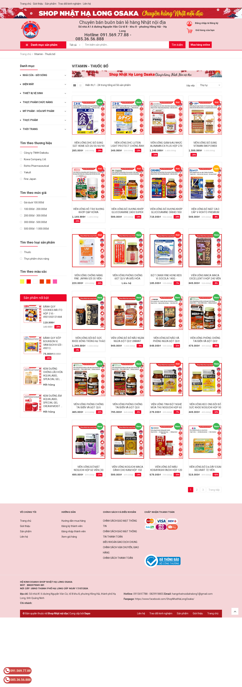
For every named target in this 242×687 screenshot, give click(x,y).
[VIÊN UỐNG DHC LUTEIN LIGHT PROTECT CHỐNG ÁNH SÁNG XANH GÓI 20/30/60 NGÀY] (127, 118)
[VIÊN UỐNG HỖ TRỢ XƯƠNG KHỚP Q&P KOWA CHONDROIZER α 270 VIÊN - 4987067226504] (88, 184)
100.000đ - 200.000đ (35, 209)
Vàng (22, 283)
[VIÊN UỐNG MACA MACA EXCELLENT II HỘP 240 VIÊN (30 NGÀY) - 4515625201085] (205, 251)
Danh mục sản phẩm (44, 45)
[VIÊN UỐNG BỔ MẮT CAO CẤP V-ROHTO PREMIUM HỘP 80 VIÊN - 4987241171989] (205, 184)
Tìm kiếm (177, 45)
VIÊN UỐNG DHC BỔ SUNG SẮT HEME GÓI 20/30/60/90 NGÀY (89, 145)
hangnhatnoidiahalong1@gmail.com (192, 593)
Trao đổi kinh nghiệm (69, 3)
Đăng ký (214, 23)
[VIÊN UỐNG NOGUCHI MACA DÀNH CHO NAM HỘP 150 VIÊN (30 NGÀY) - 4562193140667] (127, 442)
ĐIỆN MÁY (28, 84)
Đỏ (29, 283)
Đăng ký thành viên (72, 526)
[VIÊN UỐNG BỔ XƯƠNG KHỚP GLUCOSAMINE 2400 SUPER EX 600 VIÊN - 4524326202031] (127, 184)
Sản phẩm (50, 3)
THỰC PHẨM (30, 120)
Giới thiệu (38, 3)
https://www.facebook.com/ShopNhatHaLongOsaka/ (164, 599)
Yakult (27, 172)
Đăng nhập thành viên (73, 531)
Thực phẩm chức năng (36, 258)
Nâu (42, 283)
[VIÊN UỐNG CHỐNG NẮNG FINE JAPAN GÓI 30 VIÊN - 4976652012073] (88, 251)
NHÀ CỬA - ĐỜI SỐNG (35, 75)
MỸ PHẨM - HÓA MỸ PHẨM (38, 111)
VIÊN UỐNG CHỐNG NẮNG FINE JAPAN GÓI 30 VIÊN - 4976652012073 (88, 278)
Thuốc (27, 252)
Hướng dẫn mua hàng (73, 520)
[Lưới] (74, 85)
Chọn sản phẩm (82, 151)
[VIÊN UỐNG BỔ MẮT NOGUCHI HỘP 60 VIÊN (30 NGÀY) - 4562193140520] (88, 442)
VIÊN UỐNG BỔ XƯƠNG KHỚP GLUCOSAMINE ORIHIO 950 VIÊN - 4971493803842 (166, 212)
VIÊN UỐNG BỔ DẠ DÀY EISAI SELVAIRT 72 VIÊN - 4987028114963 (205, 470)
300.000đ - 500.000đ (35, 222)
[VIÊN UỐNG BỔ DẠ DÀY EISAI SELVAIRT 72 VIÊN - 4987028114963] (205, 442)
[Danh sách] (80, 85)
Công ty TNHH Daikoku (36, 152)
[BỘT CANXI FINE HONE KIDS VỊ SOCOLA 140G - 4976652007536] (166, 251)
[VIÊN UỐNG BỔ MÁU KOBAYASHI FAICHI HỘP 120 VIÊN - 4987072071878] (166, 442)
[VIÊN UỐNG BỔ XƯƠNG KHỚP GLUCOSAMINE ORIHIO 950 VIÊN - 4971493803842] (166, 184)
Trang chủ (25, 3)
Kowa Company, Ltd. (34, 159)
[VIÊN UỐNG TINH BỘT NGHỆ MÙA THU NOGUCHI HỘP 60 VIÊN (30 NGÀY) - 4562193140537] (166, 379)
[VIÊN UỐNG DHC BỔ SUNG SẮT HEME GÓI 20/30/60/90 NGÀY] (88, 118)
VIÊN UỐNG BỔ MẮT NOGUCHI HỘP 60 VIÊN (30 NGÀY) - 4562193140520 (88, 470)
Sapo (87, 613)
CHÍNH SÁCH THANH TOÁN (118, 557)
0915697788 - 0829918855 (148, 593)
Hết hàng (156, 155)
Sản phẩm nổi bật (36, 298)
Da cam (48, 283)
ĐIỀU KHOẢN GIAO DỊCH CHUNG (120, 542)
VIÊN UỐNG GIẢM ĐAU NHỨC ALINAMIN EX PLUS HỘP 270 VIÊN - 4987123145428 (166, 145)
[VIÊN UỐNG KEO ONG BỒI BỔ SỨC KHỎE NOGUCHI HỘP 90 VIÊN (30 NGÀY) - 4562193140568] (205, 379)
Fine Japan (29, 179)
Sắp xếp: (190, 85)
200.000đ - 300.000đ (35, 215)
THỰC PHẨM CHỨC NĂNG (38, 102)
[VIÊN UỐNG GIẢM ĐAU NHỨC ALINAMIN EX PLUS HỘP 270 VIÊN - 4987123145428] (166, 118)
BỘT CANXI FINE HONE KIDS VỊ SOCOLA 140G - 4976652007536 (166, 278)
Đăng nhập (201, 23)
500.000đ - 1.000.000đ (36, 228)
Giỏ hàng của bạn (205, 30)
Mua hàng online (200, 44)
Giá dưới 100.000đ (33, 202)
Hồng (55, 283)
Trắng (35, 283)
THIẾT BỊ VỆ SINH (33, 93)
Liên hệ (87, 3)
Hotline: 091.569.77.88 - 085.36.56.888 (103, 36)
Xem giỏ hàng (69, 536)
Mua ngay (79, 222)
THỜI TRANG (30, 129)
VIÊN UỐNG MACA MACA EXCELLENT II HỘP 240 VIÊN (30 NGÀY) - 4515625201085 (205, 278)
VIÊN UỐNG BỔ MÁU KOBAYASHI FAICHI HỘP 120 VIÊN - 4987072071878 (166, 470)
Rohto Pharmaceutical (36, 165)
